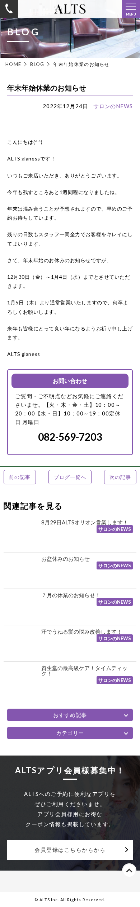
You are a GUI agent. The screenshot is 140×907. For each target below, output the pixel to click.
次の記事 (120, 477)
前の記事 (19, 477)
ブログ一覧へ (70, 477)
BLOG (37, 64)
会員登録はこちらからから (70, 849)
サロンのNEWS (113, 106)
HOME (13, 64)
